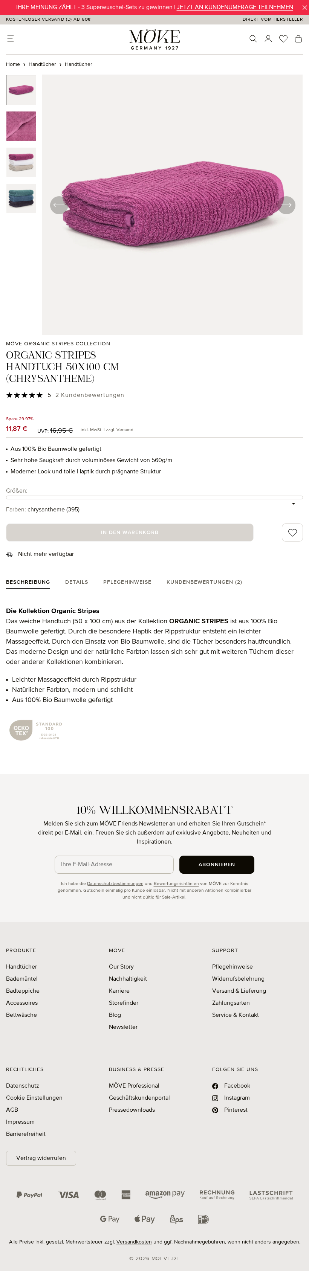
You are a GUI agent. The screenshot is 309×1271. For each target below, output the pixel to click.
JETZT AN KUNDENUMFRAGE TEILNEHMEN (235, 8)
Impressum (20, 1122)
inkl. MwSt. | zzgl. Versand (107, 430)
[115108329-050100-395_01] (172, 205)
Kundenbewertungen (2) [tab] (204, 582)
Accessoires (22, 1003)
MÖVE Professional (134, 1086)
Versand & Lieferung (239, 991)
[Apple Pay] (145, 1219)
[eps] (176, 1219)
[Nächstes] (286, 205)
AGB (12, 1110)
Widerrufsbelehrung (238, 979)
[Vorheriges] (59, 205)
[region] (154, 205)
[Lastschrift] (271, 1194)
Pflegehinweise (232, 967)
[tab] (28, 584)
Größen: (17, 491)
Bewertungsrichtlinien (176, 884)
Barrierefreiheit (26, 1134)
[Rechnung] (217, 1194)
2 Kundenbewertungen (89, 395)
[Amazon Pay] (165, 1194)
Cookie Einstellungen (34, 1098)
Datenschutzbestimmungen (115, 884)
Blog (115, 1015)
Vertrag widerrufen (41, 1158)
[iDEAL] (203, 1219)
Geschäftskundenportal (139, 1098)
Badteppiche (23, 991)
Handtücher (21, 967)
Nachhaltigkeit (128, 979)
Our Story (121, 967)
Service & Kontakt (235, 1015)
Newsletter (123, 1027)
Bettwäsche (21, 1015)
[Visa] (68, 1194)
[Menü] (10, 38)
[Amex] (125, 1194)
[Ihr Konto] (268, 38)
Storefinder (123, 1003)
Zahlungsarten (231, 1003)
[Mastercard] (100, 1195)
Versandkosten (134, 1242)
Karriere (119, 991)
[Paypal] (29, 1194)
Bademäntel (22, 979)
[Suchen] (253, 38)
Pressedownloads (132, 1110)
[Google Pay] (109, 1219)
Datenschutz (22, 1086)
